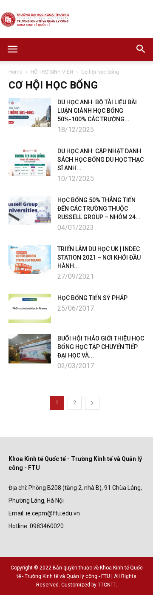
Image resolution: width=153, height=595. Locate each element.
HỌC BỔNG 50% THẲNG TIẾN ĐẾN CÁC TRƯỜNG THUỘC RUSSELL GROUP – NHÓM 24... (99, 208)
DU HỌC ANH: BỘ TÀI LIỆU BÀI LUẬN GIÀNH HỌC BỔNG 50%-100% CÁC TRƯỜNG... (97, 111)
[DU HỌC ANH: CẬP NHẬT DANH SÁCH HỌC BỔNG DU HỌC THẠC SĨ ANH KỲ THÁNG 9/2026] (29, 161)
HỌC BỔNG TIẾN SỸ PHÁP (92, 298)
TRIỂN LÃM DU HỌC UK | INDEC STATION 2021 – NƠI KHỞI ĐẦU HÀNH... (99, 257)
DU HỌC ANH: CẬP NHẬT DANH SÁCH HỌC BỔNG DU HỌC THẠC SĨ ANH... (100, 160)
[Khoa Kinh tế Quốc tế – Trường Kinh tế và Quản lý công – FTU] (76, 19)
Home (15, 72)
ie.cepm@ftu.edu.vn (53, 513)
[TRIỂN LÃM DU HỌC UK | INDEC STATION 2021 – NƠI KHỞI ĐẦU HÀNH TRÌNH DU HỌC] (29, 259)
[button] (141, 49)
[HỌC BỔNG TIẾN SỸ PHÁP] (29, 308)
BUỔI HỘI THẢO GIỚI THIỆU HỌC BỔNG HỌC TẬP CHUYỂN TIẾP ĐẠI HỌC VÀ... (100, 347)
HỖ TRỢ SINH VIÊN (52, 72)
